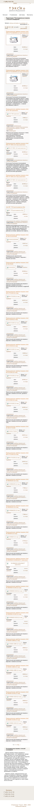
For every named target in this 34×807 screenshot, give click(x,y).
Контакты (30, 15)
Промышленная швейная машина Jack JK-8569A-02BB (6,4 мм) (17, 639)
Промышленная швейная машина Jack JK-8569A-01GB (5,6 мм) (17, 719)
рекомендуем (12, 131)
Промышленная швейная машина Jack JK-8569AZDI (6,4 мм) (17, 480)
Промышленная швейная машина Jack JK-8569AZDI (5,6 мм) (17, 506)
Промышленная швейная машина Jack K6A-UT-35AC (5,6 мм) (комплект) (17, 144)
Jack (27, 35)
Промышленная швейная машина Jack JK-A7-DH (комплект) (17, 109)
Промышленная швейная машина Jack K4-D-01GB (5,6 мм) (17, 399)
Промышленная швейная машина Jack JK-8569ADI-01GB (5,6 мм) (17, 613)
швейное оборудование (22, 221)
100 (12, 27)
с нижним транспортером (21, 127)
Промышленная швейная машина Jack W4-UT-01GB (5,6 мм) (17, 453)
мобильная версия (21, 806)
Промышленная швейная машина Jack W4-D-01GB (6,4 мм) (17, 318)
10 (5, 27)
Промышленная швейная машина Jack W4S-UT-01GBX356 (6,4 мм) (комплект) (17, 32)
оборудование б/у (10, 221)
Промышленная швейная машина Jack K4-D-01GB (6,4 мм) (17, 371)
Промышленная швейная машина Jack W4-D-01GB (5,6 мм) (17, 345)
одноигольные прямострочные (13, 126)
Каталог (5, 15)
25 (7, 27)
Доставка (22, 15)
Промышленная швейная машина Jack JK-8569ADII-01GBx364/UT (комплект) (17, 559)
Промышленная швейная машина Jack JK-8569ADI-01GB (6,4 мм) (17, 587)
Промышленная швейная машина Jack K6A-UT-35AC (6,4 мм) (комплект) (17, 175)
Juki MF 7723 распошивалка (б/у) (15, 207)
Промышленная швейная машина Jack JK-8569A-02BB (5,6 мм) (17, 666)
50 (9, 27)
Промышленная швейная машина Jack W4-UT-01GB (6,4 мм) (17, 292)
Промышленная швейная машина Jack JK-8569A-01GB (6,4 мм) (17, 692)
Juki (7, 214)
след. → (18, 744)
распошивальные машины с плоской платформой (16, 253)
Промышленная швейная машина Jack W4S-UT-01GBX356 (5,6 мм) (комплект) (17, 71)
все (27, 23)
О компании (13, 15)
